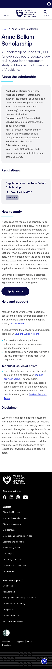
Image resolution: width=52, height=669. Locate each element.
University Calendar (12, 559)
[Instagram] (18, 497)
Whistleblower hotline (13, 621)
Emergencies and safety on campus (19, 597)
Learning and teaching (13, 542)
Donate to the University (14, 603)
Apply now (14, 291)
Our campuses (9, 530)
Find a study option (11, 547)
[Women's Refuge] (6, 635)
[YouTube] (25, 497)
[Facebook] (5, 497)
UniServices (8, 571)
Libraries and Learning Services (17, 536)
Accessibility (7, 641)
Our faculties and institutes (15, 518)
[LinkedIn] (11, 497)
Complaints (8, 609)
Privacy (30, 641)
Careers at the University (14, 565)
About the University (12, 512)
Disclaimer (6, 645)
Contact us (8, 585)
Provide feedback (11, 615)
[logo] (26, 13)
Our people (8, 553)
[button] (49, 4)
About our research (12, 524)
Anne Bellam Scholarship (25, 29)
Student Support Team (27, 333)
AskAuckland (17, 323)
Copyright (20, 641)
